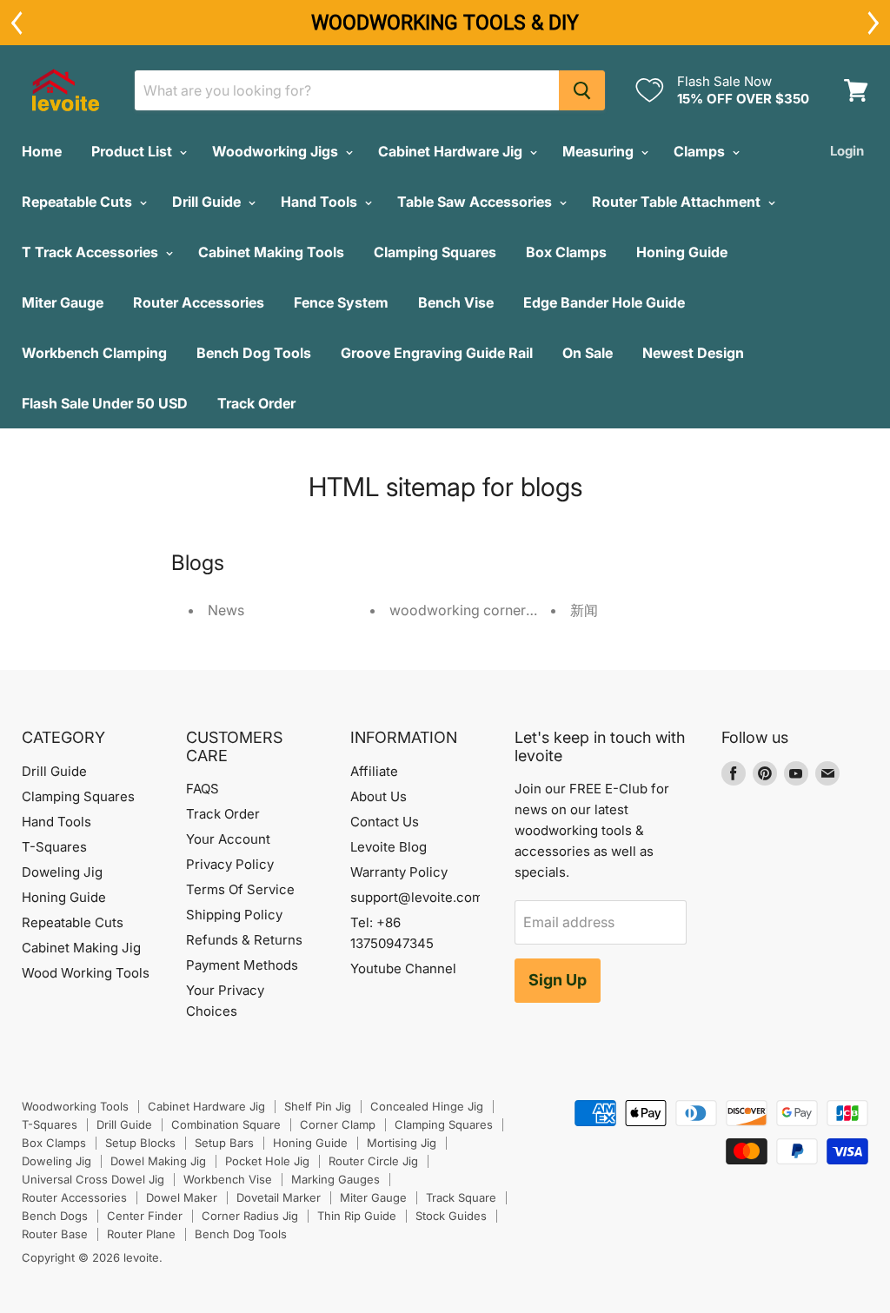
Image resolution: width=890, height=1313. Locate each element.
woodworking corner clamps (482, 610)
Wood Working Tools (85, 973)
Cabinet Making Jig (81, 947)
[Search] (582, 90)
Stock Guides (451, 1216)
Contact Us (384, 821)
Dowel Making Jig (158, 1161)
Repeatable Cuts (79, 201)
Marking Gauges (335, 1179)
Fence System (341, 302)
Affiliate (374, 771)
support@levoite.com (416, 897)
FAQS (202, 788)
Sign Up (557, 980)
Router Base (55, 1234)
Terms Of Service (240, 889)
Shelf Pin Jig (317, 1106)
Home (42, 151)
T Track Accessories (92, 252)
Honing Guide (681, 252)
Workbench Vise (227, 1179)
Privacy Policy (230, 864)
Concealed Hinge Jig (426, 1106)
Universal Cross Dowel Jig (93, 1179)
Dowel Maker (181, 1197)
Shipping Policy (234, 914)
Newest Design (693, 352)
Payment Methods (242, 965)
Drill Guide (208, 201)
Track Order (256, 403)
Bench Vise (456, 302)
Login (847, 151)
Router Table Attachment (678, 201)
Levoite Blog (388, 847)
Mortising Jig (401, 1143)
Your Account (228, 839)
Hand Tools (321, 201)
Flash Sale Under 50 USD (105, 403)
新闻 (584, 610)
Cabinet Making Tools (271, 252)
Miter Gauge (62, 302)
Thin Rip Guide (356, 1216)
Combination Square (226, 1124)
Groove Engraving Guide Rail (437, 352)
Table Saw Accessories (476, 201)
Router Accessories (198, 302)
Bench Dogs (55, 1216)
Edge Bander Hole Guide (604, 302)
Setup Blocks (140, 1143)
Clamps (701, 151)
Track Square (461, 1197)
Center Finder (145, 1216)
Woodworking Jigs (277, 151)
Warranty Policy (399, 872)
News (226, 610)
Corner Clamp (337, 1124)
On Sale (587, 352)
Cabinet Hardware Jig (452, 151)
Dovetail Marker (278, 1197)
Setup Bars (224, 1143)
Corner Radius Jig (250, 1216)
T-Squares (54, 847)
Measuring (599, 151)
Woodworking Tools (75, 1106)
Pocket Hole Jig (267, 1161)
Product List (133, 151)
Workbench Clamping (94, 352)
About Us (378, 796)
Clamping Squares (435, 252)
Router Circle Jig (373, 1161)
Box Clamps (566, 252)
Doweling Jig (62, 872)
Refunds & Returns (244, 940)
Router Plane (141, 1234)
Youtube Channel (403, 968)
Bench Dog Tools (253, 352)
